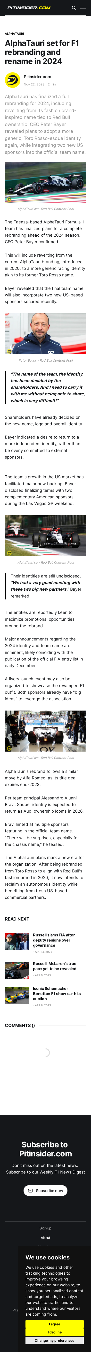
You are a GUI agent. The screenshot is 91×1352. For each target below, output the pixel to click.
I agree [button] (54, 1324)
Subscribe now (49, 1190)
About (45, 1238)
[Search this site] (74, 7)
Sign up (45, 1228)
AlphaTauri (14, 33)
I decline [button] (55, 1332)
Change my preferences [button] (54, 1340)
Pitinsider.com (37, 76)
